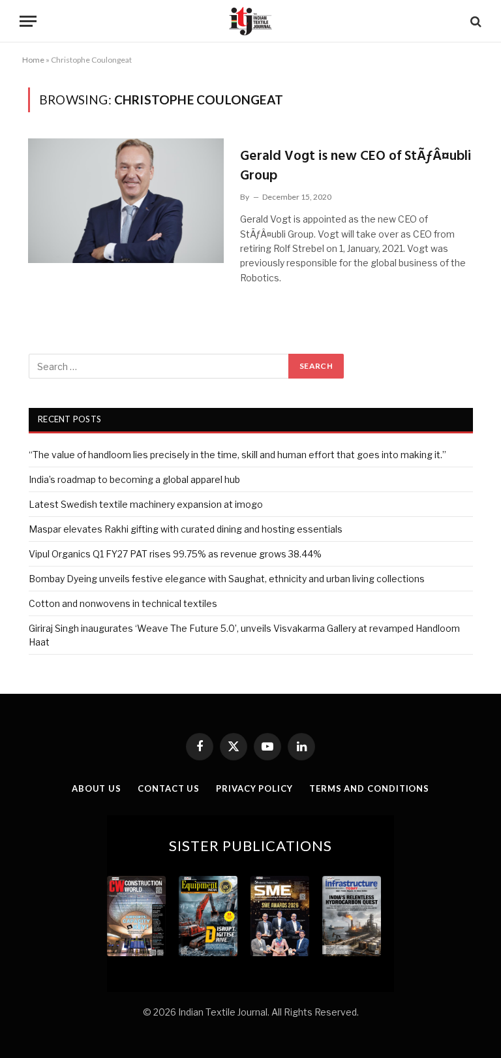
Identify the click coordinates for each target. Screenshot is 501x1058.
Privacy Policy (254, 788)
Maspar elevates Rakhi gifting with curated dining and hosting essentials (185, 529)
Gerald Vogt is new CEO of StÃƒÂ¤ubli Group (355, 166)
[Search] (474, 21)
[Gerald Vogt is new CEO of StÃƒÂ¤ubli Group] (126, 200)
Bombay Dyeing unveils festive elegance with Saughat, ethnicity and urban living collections (227, 578)
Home (33, 60)
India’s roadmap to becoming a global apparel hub (134, 479)
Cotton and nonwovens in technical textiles (123, 603)
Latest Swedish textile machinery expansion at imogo (146, 504)
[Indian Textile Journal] (250, 21)
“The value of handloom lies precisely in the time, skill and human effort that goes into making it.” (237, 454)
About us (96, 788)
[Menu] (28, 21)
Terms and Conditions (369, 788)
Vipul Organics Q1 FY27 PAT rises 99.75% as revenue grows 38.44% (175, 553)
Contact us (169, 788)
